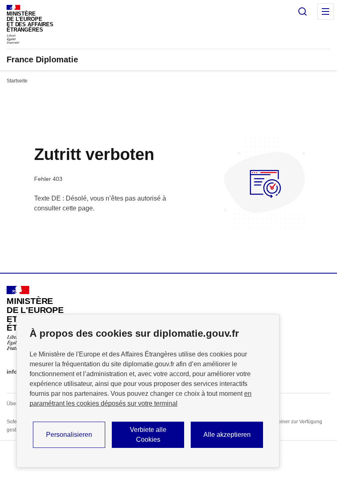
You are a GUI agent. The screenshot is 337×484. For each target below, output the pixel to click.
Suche (302, 11)
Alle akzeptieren (227, 434)
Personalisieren (69, 434)
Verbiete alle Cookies (148, 434)
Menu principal (325, 11)
